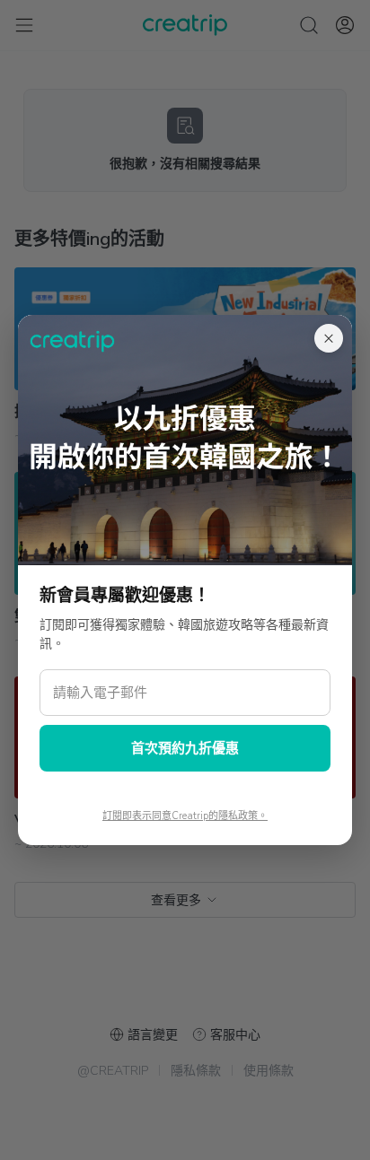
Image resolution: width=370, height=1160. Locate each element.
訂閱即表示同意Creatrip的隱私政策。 (185, 816)
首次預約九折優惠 (185, 748)
